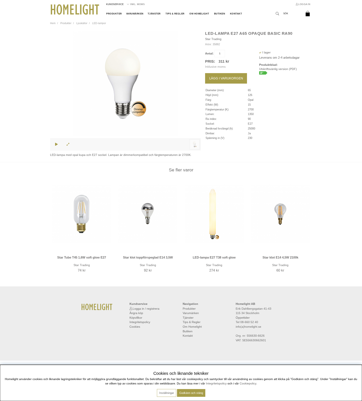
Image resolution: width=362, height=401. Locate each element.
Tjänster (154, 13)
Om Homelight (199, 13)
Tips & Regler (175, 13)
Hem (53, 23)
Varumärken (135, 13)
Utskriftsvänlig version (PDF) (278, 69)
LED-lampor (99, 23)
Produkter (114, 13)
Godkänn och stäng (191, 393)
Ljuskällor (81, 23)
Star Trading (213, 39)
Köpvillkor (135, 317)
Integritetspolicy (139, 322)
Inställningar (166, 393)
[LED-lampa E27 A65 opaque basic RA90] (194, 144)
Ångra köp (136, 313)
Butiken (219, 13)
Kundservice (115, 4)
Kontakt (236, 13)
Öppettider (243, 317)
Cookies (134, 326)
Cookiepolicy (248, 383)
